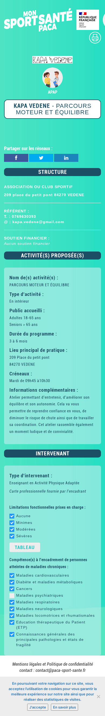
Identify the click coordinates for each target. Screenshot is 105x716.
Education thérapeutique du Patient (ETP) (50, 625)
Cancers (24, 588)
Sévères (24, 536)
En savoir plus (64, 707)
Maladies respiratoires (38, 602)
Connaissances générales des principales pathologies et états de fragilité (50, 639)
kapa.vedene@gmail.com (38, 222)
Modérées (26, 529)
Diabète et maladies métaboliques (49, 582)
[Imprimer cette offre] (95, 37)
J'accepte (37, 707)
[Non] (98, 696)
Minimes (24, 522)
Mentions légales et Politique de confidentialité (52, 664)
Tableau (25, 547)
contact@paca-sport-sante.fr (61, 670)
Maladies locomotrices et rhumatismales (55, 615)
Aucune (23, 516)
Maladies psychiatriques (39, 595)
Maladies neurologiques (39, 609)
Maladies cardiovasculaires (42, 575)
